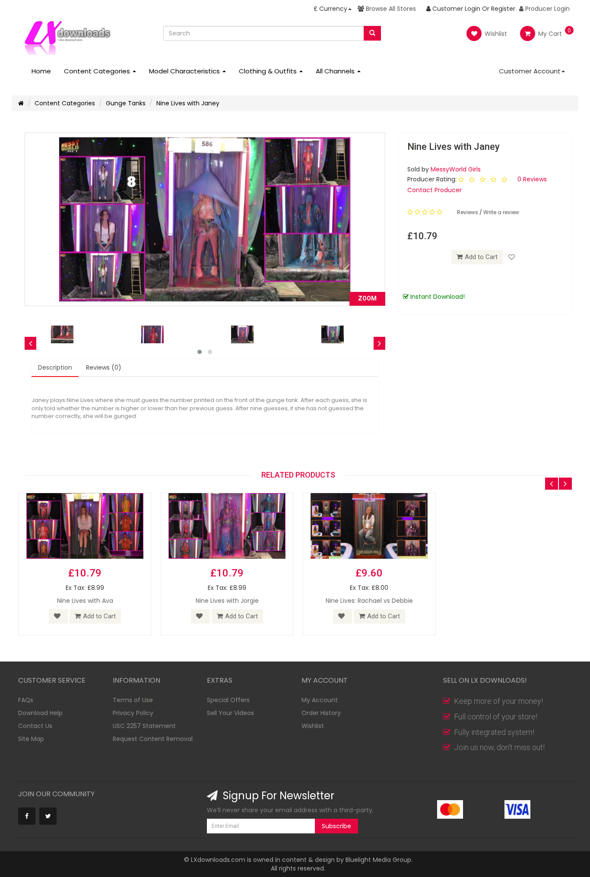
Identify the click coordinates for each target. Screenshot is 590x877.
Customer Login (455, 8)
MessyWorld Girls (456, 169)
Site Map (31, 739)
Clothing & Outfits (268, 71)
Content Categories (98, 71)
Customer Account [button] (530, 71)
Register (503, 8)
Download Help (40, 713)
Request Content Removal (153, 739)
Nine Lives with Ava (85, 600)
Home (41, 71)
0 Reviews (532, 179)
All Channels (336, 71)
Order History (321, 713)
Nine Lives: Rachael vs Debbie (369, 600)
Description (55, 367)
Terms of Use (133, 700)
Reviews (468, 212)
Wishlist (495, 33)
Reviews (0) (103, 367)
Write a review (501, 212)
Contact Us (35, 726)
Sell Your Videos (230, 713)
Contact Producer (434, 190)
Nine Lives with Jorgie (227, 600)
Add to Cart (481, 257)
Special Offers (228, 700)
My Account (319, 700)
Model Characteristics (185, 71)
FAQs (25, 700)
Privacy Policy (133, 713)
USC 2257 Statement (144, 726)
